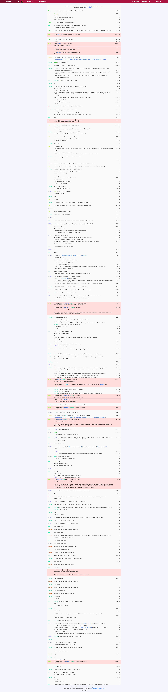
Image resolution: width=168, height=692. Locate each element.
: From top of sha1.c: (60, 13)
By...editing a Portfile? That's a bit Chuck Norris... (66, 65)
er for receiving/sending (60, 99)
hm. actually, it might (59, 101)
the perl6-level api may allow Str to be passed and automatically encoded (72, 202)
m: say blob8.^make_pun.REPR (61, 549)
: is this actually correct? (61, 317)
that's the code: (70, 255)
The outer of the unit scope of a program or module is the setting (70, 230)
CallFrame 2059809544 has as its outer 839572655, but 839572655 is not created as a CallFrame (78, 517)
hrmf (55, 365)
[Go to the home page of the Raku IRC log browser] (22, 1)
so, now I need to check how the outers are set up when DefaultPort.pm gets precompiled (76, 241)
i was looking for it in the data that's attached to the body (68, 112)
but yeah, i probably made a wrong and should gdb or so (68, 558)
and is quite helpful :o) (65, 278)
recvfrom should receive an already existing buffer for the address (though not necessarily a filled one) (79, 373)
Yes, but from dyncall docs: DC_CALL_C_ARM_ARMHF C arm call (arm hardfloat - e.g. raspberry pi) (78, 357)
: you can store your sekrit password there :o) (67, 636)
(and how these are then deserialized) (63, 243)
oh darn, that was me (59, 443)
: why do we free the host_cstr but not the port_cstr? (68, 647)
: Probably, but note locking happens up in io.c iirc (68, 106)
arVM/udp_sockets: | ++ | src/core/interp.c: (69, 408)
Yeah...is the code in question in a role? (63, 246)
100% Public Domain (59, 19)
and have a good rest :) (59, 681)
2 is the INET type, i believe (61, 631)
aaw (55, 657)
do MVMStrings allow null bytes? (62, 188)
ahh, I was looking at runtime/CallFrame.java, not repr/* (67, 276)
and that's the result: (59, 257)
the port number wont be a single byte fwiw (65, 642)
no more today (59, 659)
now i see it (57, 610)
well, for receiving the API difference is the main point (67, 157)
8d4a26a (66, 661)
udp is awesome (58, 127)
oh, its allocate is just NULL (60, 326)
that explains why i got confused (62, 111)
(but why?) (56, 598)
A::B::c (69, 446)
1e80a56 (59, 419)
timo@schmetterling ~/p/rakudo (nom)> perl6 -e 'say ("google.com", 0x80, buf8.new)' (81, 627)
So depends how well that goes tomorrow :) (65, 674)
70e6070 (66, 395)
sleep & (55, 117)
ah (54, 608)
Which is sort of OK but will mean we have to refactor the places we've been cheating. (75, 337)
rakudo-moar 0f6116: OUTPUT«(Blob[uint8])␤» (65, 546)
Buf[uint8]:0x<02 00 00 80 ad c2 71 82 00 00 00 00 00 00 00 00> (70, 629)
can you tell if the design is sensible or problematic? (67, 132)
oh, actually (57, 371)
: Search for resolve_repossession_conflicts (67, 477)
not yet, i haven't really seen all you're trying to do (66, 136)
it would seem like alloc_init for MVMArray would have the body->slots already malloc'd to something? (79, 322)
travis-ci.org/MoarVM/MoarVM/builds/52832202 (66, 59)
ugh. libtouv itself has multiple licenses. (63, 39)
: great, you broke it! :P (61, 62)
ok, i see (56, 199)
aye (55, 196)
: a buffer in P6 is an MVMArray (62, 191)
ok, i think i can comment (60, 140)
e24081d (59, 48)
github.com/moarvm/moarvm (72, 6)
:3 (54, 639)
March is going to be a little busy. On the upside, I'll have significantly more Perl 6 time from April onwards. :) (81, 684)
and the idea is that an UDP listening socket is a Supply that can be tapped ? (73, 289)
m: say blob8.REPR (58, 526)
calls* (55, 448)
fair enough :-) (57, 176)
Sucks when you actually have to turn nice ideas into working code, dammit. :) (73, 220)
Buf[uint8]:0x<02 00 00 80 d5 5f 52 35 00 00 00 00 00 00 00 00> (70, 625)
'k (54, 83)
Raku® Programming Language (90, 687)
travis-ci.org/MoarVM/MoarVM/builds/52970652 (66, 417)
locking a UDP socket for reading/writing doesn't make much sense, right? (72, 97)
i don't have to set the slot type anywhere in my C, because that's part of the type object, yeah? (78, 614)
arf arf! (55, 361)
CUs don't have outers (59, 228)
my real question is (58, 179)
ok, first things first (58, 146)
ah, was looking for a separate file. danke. (64, 22)
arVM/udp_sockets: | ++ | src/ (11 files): (68, 120)
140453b (66, 303)
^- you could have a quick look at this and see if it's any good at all (70, 404)
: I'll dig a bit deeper (61, 346)
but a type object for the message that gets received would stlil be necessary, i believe (75, 377)
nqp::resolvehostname (86, 623)
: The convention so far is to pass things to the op (68, 389)
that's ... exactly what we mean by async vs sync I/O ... (67, 171)
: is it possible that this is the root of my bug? (66, 434)
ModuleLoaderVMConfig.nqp (61, 463)
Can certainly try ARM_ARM (61, 358)
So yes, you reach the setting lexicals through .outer (67, 232)
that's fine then (57, 328)
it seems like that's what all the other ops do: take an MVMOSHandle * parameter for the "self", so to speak (80, 75)
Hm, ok (55, 252)
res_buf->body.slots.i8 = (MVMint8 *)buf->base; (66, 321)
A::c (98, 446)
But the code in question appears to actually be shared (67, 475)
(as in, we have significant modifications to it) (65, 27)
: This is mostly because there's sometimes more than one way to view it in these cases (78, 393)
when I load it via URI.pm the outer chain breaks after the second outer (71, 297)
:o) (54, 350)
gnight (55, 654)
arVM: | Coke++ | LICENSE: (63, 44)
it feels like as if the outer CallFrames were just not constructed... (70, 501)
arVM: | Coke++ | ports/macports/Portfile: (67, 35)
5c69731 (59, 52)
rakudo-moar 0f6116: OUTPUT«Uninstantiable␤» (66, 529)
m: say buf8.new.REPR (59, 590)
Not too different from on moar (61, 271)
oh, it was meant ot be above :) (61, 605)
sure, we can (57, 143)
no (54, 208)
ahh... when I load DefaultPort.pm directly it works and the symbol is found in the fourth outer (77, 296)
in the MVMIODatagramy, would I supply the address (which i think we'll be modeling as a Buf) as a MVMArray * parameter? (82, 72)
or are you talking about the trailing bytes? (64, 644)
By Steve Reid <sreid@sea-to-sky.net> (63, 17)
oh (54, 615)
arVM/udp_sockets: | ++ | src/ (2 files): (68, 400)
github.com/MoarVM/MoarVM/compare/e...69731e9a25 (92, 59)
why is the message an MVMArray (62, 181)
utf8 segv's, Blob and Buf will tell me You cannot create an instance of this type (73, 504)
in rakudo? (56, 468)
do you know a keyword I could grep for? (64, 458)
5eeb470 (59, 34)
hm (54, 612)
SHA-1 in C (56, 15)
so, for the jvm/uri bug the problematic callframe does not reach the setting (73, 237)
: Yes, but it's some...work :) (63, 429)
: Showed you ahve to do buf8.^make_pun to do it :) (69, 601)
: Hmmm (58, 451)
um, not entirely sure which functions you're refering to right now (70, 86)
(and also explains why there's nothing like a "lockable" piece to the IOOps (72, 114)
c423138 (66, 407)
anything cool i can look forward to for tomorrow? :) (67, 669)
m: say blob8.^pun (58, 532)
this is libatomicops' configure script (63, 70)
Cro (77, 687)
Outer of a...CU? (58, 226)
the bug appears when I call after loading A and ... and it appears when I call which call (81, 446)
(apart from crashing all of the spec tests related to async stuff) (70, 133)
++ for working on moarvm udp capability (66, 125)
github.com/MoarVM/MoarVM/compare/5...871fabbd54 (92, 417)
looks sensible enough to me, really (62, 211)
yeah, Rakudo (57, 473)
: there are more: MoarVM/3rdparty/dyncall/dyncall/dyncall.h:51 (71, 349)
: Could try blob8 (60, 509)
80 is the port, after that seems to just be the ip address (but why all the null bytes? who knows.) (78, 633)
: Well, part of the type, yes (63, 620)
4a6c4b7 (66, 307)
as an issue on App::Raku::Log (97, 688)
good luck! (56, 679)
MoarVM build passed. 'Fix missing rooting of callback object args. (72, 415)
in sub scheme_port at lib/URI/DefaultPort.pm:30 (66, 261)
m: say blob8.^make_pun (60, 540)
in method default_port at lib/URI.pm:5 (63, 262)
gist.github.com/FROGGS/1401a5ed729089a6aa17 (74, 255)
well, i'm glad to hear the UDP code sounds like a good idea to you (70, 286)
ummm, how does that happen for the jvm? (64, 268)
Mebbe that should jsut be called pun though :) (65, 555)
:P (54, 217)
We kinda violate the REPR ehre (61, 333)
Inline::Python (57, 386)
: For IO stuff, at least (61, 391)
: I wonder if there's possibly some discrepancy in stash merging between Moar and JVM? (78, 453)
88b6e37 (59, 479)
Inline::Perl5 (102, 384)
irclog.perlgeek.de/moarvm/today (94, 6)
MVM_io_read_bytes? (59, 88)
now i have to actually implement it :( (63, 214)
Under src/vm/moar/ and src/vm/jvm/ (63, 465)
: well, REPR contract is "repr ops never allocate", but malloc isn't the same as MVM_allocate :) (78, 354)
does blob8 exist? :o (59, 514)
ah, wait (56, 471)
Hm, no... (56, 493)
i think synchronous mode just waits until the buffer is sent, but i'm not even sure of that (76, 154)
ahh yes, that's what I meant (61, 235)
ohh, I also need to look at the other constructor (66, 523)
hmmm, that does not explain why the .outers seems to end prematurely (72, 490)
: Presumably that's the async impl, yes (65, 292)
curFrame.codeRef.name (62, 278)
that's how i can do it (59, 596)
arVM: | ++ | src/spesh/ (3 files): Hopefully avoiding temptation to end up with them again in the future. (71, 572)
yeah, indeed (57, 567)
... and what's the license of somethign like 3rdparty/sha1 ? (68, 10)
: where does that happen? (61, 456)
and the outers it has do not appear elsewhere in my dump (68, 239)
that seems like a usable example (62, 90)
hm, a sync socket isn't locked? (61, 103)
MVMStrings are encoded (60, 186)
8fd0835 (59, 43)
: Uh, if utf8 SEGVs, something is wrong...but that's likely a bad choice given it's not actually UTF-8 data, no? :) (83, 507)
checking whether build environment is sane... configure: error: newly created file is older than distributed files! (81, 68)
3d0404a (59, 570)
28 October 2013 (89, 7)
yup (55, 300)
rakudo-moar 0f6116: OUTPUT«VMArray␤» (64, 552)
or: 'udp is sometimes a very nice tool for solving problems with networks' (72, 128)
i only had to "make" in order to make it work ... (65, 617)
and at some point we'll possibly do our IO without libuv (68, 169)
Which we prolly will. (59, 341)
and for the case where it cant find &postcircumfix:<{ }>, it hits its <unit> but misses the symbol (78, 283)
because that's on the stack (61, 651)
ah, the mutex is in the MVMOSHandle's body (65, 109)
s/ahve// (56, 603)
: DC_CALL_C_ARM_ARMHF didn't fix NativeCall (68, 344)
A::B (82, 446)
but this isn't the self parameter (61, 77)
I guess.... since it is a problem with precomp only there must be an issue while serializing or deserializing (80, 266)
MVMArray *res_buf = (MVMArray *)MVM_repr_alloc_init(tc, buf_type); (71, 319)
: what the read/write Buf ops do (65, 80)
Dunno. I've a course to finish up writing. (64, 672)
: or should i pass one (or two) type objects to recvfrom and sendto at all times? (75, 369)
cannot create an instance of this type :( (64, 520)
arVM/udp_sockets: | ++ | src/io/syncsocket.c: (70, 303)
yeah (55, 512)
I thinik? (56, 41)
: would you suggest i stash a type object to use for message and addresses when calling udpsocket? (80, 368)
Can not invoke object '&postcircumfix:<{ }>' (65, 259)
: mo (57, 461)
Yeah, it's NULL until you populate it (63, 331)
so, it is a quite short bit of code (62, 264)
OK (54, 677)
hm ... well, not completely (60, 173)
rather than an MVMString (60, 183)
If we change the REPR (59, 339)
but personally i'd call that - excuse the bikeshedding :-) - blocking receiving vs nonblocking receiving (79, 166)
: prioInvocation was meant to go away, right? (66, 412)
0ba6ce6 (66, 399)
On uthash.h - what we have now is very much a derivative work (70, 25)
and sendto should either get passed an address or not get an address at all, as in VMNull (76, 375)
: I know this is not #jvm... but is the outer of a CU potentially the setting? (73, 223)
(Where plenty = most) (59, 440)
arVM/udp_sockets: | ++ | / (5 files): (68, 396)
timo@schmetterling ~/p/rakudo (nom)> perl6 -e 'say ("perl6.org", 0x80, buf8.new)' (80, 623)
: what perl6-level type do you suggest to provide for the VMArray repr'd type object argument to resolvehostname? (79, 497)
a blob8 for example (59, 193)
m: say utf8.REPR (58, 561)
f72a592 (66, 120)
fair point (56, 160)
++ (56, 432)
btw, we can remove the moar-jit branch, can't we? (66, 138)
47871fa (59, 379)
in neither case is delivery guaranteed (63, 152)
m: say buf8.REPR (58, 578)
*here (55, 335)
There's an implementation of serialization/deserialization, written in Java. (72, 273)
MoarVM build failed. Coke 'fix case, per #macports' (67, 57)
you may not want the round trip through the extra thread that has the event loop (74, 163)
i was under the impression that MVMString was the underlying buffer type (72, 205)
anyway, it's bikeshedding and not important (65, 177)
